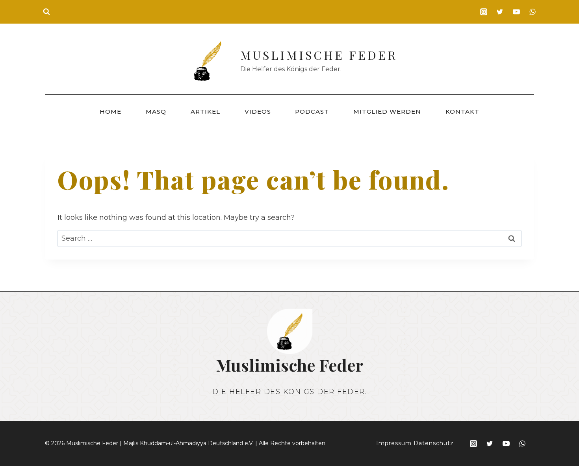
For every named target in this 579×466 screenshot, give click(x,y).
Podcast (312, 111)
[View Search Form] (46, 12)
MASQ (156, 111)
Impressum (394, 443)
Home (110, 111)
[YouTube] (516, 12)
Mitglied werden (387, 111)
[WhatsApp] (532, 12)
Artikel (205, 111)
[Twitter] (500, 12)
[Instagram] (484, 12)
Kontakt (462, 111)
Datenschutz (434, 443)
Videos (258, 111)
